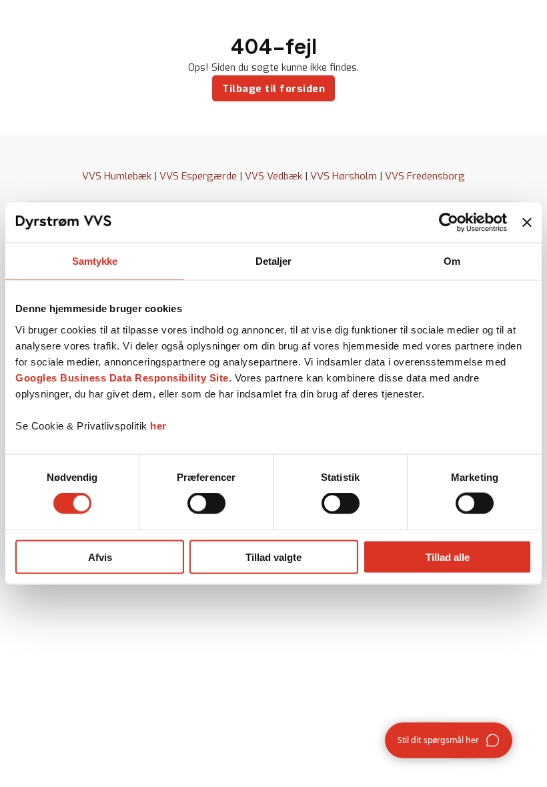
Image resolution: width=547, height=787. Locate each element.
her (158, 425)
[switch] (206, 503)
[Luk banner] (527, 222)
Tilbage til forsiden (273, 88)
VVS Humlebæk (116, 176)
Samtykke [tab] (95, 261)
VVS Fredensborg (425, 176)
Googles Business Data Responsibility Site (122, 377)
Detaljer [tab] (273, 261)
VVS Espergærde (198, 176)
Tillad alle (448, 556)
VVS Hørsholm (343, 176)
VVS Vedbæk (273, 176)
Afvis (100, 556)
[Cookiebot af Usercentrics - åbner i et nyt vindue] (448, 223)
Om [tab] (452, 261)
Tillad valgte (273, 556)
